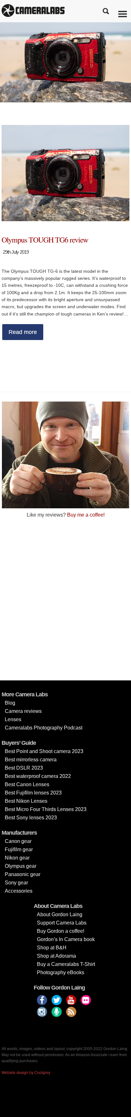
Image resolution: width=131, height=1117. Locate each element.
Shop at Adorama (56, 956)
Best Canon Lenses (27, 784)
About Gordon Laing (59, 914)
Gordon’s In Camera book (66, 939)
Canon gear (18, 841)
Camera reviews (23, 711)
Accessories (18, 891)
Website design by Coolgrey (26, 1072)
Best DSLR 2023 (24, 768)
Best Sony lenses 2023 (31, 817)
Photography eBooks (60, 972)
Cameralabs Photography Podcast (43, 727)
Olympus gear (20, 866)
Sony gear (16, 882)
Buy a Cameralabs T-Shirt (66, 964)
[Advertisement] (65, 598)
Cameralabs (33, 11)
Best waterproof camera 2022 (38, 776)
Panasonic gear (22, 874)
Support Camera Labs (61, 922)
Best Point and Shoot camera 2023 (44, 751)
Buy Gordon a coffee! (60, 931)
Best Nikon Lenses (26, 801)
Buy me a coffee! (86, 515)
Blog (10, 703)
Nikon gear (17, 857)
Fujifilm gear (19, 849)
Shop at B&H (51, 947)
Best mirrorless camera (31, 759)
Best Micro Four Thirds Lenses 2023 (45, 809)
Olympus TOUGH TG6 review (45, 240)
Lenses (13, 719)
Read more (23, 332)
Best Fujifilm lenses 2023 (33, 792)
